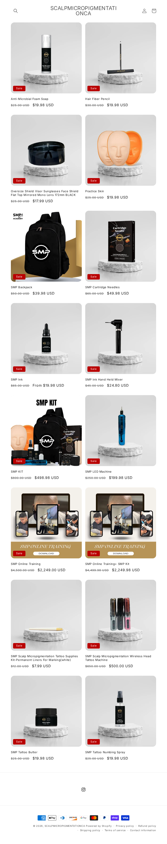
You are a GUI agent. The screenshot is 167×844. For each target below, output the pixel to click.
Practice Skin (94, 191)
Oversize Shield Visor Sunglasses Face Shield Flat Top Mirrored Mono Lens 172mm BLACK (44, 193)
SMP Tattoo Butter (24, 752)
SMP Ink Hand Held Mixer (104, 379)
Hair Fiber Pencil (97, 99)
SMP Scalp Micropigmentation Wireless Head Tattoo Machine (118, 658)
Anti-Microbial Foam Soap (29, 99)
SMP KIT (17, 471)
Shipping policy (90, 830)
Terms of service (115, 830)
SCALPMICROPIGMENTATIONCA (65, 825)
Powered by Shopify (99, 825)
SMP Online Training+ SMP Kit (107, 564)
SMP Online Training (25, 564)
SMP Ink (17, 379)
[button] (15, 11)
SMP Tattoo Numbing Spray (105, 752)
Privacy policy (125, 825)
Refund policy (147, 825)
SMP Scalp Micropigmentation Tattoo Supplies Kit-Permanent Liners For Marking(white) (44, 658)
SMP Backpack (21, 287)
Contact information (143, 830)
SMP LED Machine (98, 471)
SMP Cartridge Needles (102, 287)
